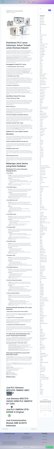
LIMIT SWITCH (42, 207)
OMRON (41, 236)
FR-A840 (41, 123)
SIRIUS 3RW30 (42, 339)
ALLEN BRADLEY (42, 51)
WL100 (41, 386)
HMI (40, 146)
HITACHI (41, 144)
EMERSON (41, 111)
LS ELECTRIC (42, 212)
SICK (40, 324)
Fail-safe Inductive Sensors (44, 116)
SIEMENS (41, 329)
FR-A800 (41, 122)
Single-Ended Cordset (43, 338)
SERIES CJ (41, 306)
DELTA (41, 104)
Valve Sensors (42, 374)
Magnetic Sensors (42, 221)
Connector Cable (42, 92)
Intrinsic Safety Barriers (43, 177)
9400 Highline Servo (43, 24)
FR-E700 (41, 126)
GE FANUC (41, 140)
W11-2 (41, 380)
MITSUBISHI (42, 225)
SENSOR (41, 296)
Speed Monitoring (42, 347)
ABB (40, 27)
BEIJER (41, 72)
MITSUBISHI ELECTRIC (43, 227)
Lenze (41, 197)
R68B (40, 282)
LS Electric (41, 213)
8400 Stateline (42, 21)
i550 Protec (41, 150)
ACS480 (41, 39)
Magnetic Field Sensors (43, 216)
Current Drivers (42, 98)
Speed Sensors (42, 348)
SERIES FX (41, 311)
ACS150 (41, 36)
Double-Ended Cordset (43, 108)
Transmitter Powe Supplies (44, 362)
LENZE (8, 12)
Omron (41, 239)
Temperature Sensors (43, 356)
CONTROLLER (42, 96)
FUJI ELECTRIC (42, 129)
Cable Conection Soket (43, 78)
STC (40, 350)
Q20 (40, 279)
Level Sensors (42, 206)
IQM (40, 183)
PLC (10, 12)
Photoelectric (42, 254)
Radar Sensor (42, 284)
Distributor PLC (15, 50)
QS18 (40, 281)
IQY (40, 185)
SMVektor (41, 344)
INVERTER (41, 179)
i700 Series (41, 153)
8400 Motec (42, 18)
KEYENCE (41, 189)
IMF (40, 164)
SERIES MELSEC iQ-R (43, 315)
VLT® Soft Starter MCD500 (44, 377)
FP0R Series (42, 119)
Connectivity (42, 90)
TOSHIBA (41, 357)
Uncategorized (42, 371)
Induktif (41, 176)
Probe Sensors (42, 270)
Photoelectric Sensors (43, 255)
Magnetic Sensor (42, 219)
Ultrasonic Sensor (42, 368)
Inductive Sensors (42, 171)
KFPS (40, 192)
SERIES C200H (42, 305)
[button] (49, 447)
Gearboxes (41, 141)
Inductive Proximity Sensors (44, 165)
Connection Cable (42, 89)
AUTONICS (41, 60)
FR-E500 (41, 125)
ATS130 (41, 57)
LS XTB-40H (42, 215)
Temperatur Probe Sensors (44, 354)
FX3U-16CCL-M (42, 134)
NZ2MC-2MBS (42, 234)
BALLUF (41, 63)
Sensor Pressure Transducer (44, 300)
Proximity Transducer (43, 278)
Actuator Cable (42, 45)
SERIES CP (41, 308)
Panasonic (41, 245)
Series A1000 (42, 303)
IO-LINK (41, 180)
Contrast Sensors (42, 95)
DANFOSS (41, 99)
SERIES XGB (42, 320)
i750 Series (41, 155)
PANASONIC (42, 248)
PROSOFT (41, 275)
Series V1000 (42, 317)
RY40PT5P (41, 285)
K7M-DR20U (42, 188)
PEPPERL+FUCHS (42, 251)
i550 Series (41, 152)
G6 (40, 137)
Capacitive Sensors (43, 81)
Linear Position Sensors (43, 209)
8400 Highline (42, 16)
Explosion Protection (43, 113)
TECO (41, 351)
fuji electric (41, 132)
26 (43, 410)
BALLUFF (41, 66)
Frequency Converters (43, 128)
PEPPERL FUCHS (42, 249)
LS (40, 210)
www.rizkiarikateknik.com (13, 374)
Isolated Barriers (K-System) (44, 186)
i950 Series (41, 156)
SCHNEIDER (42, 287)
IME (40, 162)
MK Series (41, 231)
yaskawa (41, 392)
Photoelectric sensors (43, 257)
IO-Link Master (42, 182)
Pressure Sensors (42, 267)
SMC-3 (41, 341)
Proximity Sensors (43, 276)
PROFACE (41, 272)
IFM (40, 159)
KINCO (41, 194)
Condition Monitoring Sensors (44, 87)
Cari (40, 8)
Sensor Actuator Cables (43, 297)
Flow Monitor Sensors (43, 117)
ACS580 (41, 42)
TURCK (41, 365)
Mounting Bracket (42, 233)
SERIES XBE (41, 318)
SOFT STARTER (42, 345)
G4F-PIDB (41, 135)
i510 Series (41, 147)
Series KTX (41, 314)
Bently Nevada (42, 75)
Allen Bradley (42, 48)
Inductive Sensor (42, 170)
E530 (40, 110)
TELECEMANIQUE (42, 353)
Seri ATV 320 (42, 302)
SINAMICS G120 (42, 335)
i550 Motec (41, 149)
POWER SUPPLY (42, 266)
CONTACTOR (42, 93)
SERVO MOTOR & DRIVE (43, 323)
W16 (40, 383)
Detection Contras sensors (44, 107)
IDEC (40, 158)
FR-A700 (41, 120)
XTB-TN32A (41, 389)
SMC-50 (41, 342)
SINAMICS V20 (42, 336)
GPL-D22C (41, 143)
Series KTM (41, 312)
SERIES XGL (42, 321)
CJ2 (40, 86)
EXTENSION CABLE (43, 114)
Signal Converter (42, 333)
